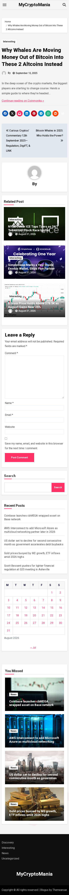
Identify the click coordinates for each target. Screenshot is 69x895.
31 (8, 630)
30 (60, 623)
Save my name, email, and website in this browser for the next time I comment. (34, 446)
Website (10, 426)
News (14, 694)
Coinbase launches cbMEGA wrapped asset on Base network (31, 703)
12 (25, 607)
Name (9, 403)
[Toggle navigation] (4, 5)
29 (51, 623)
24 (8, 623)
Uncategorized (10, 858)
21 (43, 615)
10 (8, 607)
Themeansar (60, 889)
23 (60, 615)
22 (51, 615)
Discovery (8, 842)
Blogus (44, 889)
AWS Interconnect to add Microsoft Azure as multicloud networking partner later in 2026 (34, 741)
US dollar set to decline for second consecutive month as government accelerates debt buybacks (33, 778)
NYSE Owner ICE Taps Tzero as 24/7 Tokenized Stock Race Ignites (33, 228)
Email (9, 414)
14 (43, 607)
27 (34, 623)
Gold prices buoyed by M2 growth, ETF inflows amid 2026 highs (33, 813)
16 (60, 607)
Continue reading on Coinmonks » (23, 100)
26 (25, 623)
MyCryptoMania (34, 4)
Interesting (9, 41)
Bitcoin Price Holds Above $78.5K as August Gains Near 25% (33, 305)
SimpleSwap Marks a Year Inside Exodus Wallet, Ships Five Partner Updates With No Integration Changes (34, 268)
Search (10, 476)
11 (17, 607)
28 (43, 623)
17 (8, 615)
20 (34, 615)
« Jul (33, 647)
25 (17, 623)
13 (34, 607)
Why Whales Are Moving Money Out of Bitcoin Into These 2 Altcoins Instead (32, 57)
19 (25, 615)
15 (51, 607)
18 (17, 615)
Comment (11, 353)
